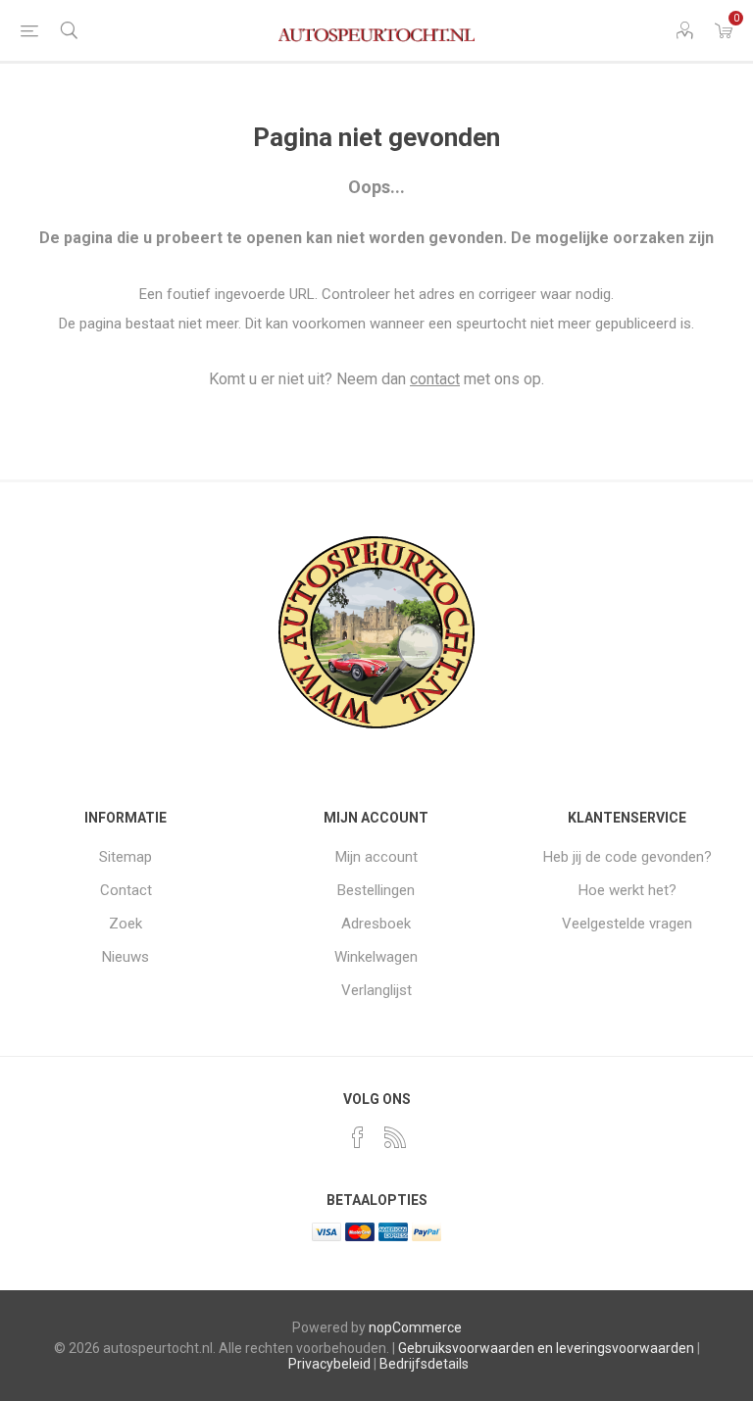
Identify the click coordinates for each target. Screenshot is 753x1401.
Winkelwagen (376, 957)
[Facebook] (358, 1137)
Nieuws (125, 957)
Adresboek (376, 923)
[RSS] (395, 1137)
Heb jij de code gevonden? (627, 857)
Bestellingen (376, 890)
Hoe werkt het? (627, 890)
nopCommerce (415, 1327)
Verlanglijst (376, 990)
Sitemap (125, 857)
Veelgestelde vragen (627, 923)
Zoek (125, 923)
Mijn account (376, 857)
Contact (126, 890)
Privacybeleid (329, 1364)
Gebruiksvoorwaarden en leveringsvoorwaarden (546, 1348)
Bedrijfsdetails (424, 1364)
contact (435, 379)
